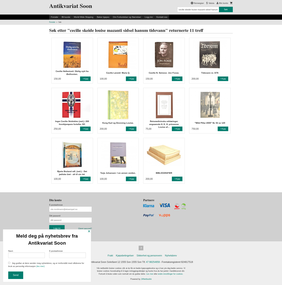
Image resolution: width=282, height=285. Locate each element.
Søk (226, 9)
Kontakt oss (161, 17)
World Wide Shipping (83, 17)
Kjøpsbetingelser (125, 255)
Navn (10, 251)
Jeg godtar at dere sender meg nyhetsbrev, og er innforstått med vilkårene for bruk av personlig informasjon (46, 264)
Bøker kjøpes (103, 17)
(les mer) (40, 266)
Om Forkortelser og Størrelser (127, 17)
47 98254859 (153, 262)
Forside (54, 17)
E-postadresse (56, 205)
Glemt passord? (85, 228)
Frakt (110, 255)
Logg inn (149, 17)
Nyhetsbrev (171, 255)
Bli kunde (66, 17)
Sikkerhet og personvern (149, 255)
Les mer (150, 274)
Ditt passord (54, 216)
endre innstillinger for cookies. (170, 274)
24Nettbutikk (146, 279)
